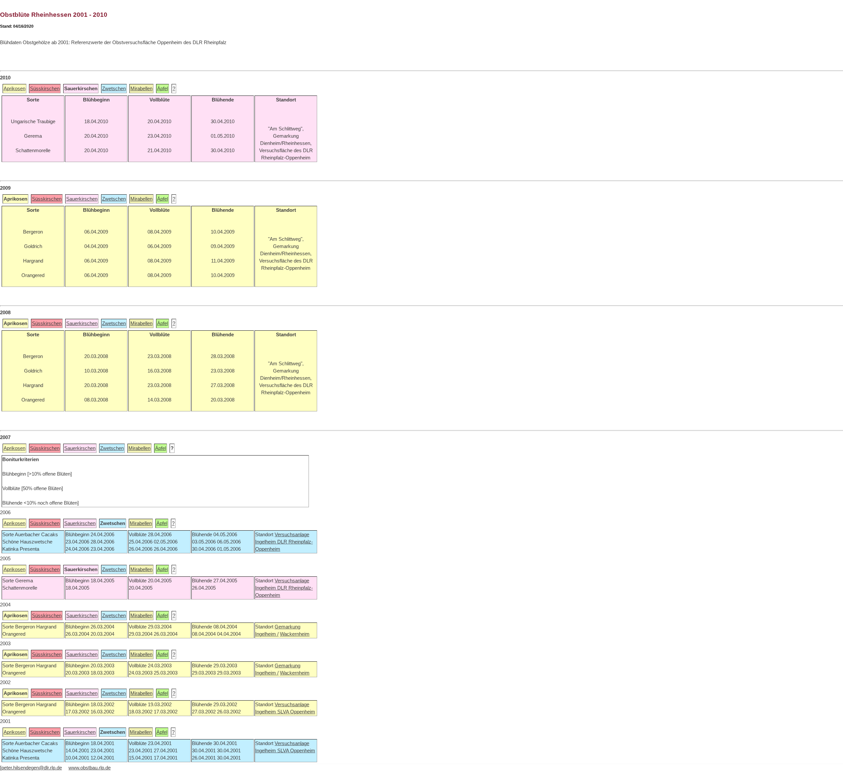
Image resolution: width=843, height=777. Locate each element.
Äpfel (162, 88)
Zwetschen (114, 88)
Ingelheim (266, 541)
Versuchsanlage (292, 534)
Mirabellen (141, 88)
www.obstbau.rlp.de (89, 767)
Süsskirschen (45, 88)
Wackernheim (295, 634)
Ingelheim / (267, 634)
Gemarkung (287, 626)
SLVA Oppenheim (296, 711)
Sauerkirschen (81, 199)
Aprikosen (14, 88)
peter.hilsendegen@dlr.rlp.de (31, 767)
